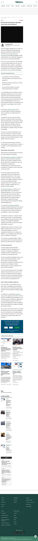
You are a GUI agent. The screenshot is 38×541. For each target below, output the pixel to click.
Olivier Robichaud (9, 384)
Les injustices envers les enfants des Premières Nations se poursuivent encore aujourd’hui (12, 78)
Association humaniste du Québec (12, 157)
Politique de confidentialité (5, 525)
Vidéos (2, 506)
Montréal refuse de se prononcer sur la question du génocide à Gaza (8, 437)
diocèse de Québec (7, 189)
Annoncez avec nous (4, 515)
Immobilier (23, 5)
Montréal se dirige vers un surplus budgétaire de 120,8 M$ (5, 373)
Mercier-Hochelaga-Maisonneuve (17, 369)
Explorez (35, 5)
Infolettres (15, 500)
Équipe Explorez (4, 484)
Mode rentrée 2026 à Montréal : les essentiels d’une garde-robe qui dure (6, 463)
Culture (12, 5)
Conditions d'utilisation (25, 539)
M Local (8, 5)
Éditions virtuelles (29, 500)
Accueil (2, 17)
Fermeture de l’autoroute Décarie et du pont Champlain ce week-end (6, 349)
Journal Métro (9, 474)
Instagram (15, 517)
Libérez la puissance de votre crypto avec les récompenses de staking (6, 480)
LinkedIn (15, 523)
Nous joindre (3, 513)
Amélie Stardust (11, 109)
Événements (3, 502)
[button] (1, 2)
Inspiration (17, 5)
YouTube (15, 521)
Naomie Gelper (7, 44)
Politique (7, 433)
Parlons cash (29, 5)
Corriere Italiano (29, 506)
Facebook (15, 513)
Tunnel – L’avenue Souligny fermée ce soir (17, 372)
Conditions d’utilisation (5, 522)
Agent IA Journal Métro (3, 360)
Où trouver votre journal (30, 502)
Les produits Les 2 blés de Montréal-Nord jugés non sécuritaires (8, 425)
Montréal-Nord (15, 345)
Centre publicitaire (4, 517)
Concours (3, 504)
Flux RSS (15, 502)
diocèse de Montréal (14, 205)
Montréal (9, 17)
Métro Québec (28, 504)
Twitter (15, 515)
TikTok (15, 519)
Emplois (2, 500)
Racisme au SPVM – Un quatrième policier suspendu (18, 348)
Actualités (3, 5)
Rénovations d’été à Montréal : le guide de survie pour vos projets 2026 (6, 472)
